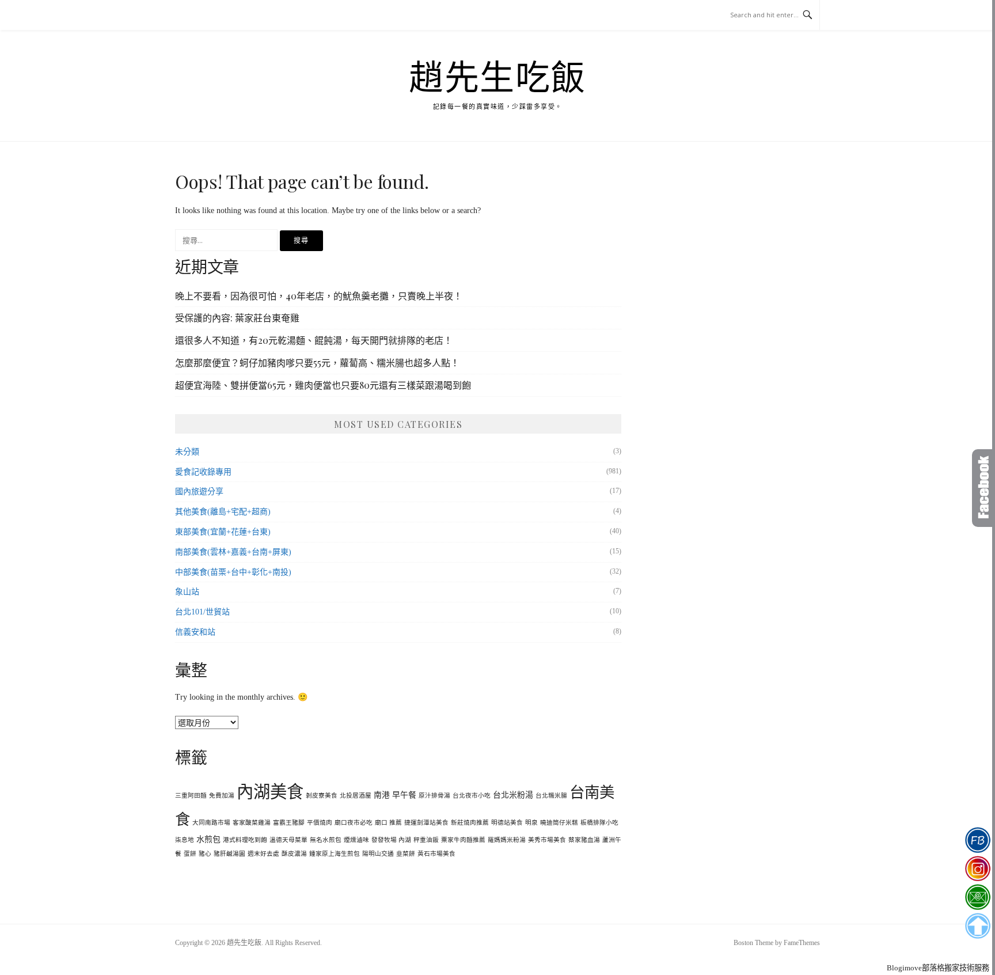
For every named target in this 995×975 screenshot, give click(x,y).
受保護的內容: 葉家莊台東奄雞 (237, 318)
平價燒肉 (319, 823)
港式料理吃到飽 (245, 840)
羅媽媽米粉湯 (507, 840)
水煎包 (208, 839)
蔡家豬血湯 (584, 840)
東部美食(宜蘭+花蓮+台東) (223, 532)
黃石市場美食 (436, 854)
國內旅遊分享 (199, 491)
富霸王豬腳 (289, 823)
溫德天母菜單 (288, 840)
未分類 (187, 451)
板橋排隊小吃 (599, 823)
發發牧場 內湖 (391, 840)
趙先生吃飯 (497, 78)
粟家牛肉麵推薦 (463, 840)
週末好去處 (263, 854)
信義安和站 (195, 632)
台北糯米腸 (551, 795)
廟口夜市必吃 (354, 823)
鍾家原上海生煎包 (334, 854)
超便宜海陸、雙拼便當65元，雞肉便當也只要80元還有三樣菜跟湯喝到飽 (323, 385)
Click (983, 488)
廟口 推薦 (388, 823)
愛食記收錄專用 (203, 472)
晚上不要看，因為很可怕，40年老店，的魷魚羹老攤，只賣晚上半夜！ (318, 296)
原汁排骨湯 (434, 795)
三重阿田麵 (191, 795)
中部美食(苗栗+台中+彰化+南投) (233, 572)
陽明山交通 (378, 854)
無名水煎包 (325, 840)
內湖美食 (270, 792)
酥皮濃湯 (294, 854)
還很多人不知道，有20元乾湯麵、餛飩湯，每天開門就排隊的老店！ (314, 340)
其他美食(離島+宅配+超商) (223, 511)
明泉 (531, 823)
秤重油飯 (426, 840)
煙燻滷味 (356, 840)
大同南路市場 (211, 823)
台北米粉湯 (513, 795)
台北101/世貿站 (202, 612)
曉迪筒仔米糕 (559, 823)
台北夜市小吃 (472, 795)
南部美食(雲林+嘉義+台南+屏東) (233, 552)
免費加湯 (221, 795)
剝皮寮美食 (321, 795)
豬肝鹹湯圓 (229, 854)
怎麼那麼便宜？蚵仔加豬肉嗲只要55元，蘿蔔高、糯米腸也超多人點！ (317, 362)
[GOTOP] (977, 926)
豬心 (205, 854)
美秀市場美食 (547, 840)
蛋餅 (190, 854)
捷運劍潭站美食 (426, 823)
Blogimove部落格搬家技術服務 (938, 967)
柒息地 (184, 840)
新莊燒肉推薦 (470, 823)
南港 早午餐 (395, 795)
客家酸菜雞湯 (252, 823)
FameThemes (802, 943)
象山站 (187, 591)
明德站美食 (507, 823)
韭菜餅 (405, 854)
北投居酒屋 (355, 795)
